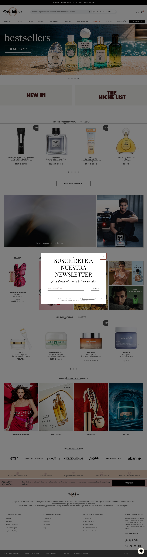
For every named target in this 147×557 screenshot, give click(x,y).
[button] (141, 551)
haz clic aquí (84, 300)
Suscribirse (95, 289)
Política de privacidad (88, 299)
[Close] (103, 256)
